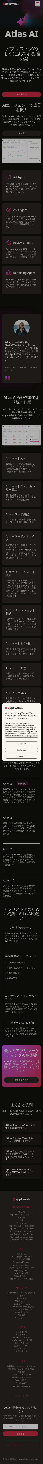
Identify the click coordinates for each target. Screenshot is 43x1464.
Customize (21, 750)
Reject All (21, 756)
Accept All (21, 743)
